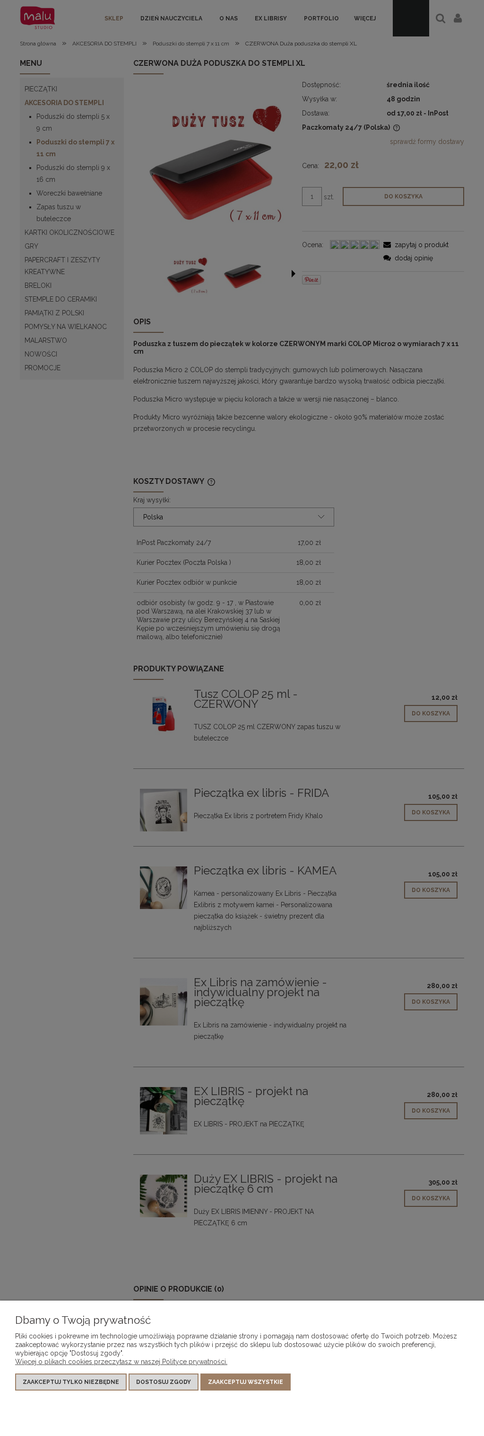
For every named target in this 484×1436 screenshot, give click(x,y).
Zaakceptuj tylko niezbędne (71, 1382)
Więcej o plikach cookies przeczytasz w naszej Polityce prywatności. (121, 1361)
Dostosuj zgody (163, 1382)
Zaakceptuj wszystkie (245, 1382)
